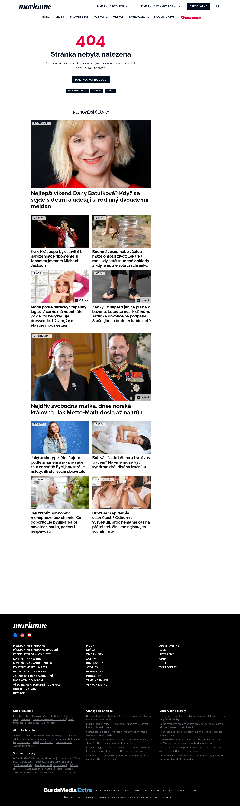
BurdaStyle (157, 790)
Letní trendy (33, 723)
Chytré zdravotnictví (60, 739)
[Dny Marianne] (191, 17)
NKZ (145, 790)
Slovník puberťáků (39, 716)
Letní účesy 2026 (64, 742)
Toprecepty (168, 667)
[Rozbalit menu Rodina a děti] (175, 17)
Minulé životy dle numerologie (48, 735)
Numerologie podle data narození (49, 719)
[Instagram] (22, 635)
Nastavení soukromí (28, 680)
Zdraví (118, 17)
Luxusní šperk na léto (24, 746)
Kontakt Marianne (27, 658)
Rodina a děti (164, 17)
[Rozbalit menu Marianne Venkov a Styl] (178, 6)
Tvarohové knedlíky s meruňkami (51, 765)
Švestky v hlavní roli (46, 758)
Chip (162, 658)
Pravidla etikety (20, 716)
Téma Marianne (97, 680)
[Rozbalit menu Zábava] (106, 17)
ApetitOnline (169, 645)
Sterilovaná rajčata (23, 765)
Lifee (163, 663)
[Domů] (38, 6)
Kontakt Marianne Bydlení (33, 663)
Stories (92, 667)
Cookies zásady (25, 689)
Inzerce (19, 693)
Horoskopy (94, 671)
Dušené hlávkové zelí (23, 758)
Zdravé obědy (49, 723)
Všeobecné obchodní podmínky (36, 684)
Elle (162, 649)
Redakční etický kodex (30, 671)
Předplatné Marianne (29, 645)
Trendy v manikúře (22, 735)
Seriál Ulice (42, 739)
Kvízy (110, 91)
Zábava (99, 17)
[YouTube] (29, 635)
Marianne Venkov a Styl (159, 6)
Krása (60, 17)
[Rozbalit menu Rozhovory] (146, 17)
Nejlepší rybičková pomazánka (39, 769)
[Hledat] (217, 6)
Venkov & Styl (96, 684)
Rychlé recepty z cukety (68, 772)
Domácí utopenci (64, 769)
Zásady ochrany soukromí (33, 676)
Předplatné (198, 6)
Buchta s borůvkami (43, 772)
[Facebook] (15, 635)
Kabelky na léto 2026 (43, 742)
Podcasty (93, 676)
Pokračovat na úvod (90, 79)
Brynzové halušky (22, 772)
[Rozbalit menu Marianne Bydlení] (125, 6)
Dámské (136, 790)
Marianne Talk (77, 91)
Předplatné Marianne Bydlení (35, 649)
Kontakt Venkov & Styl (30, 667)
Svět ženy (166, 654)
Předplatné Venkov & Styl (32, 654)
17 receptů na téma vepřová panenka (54, 762)
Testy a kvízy (57, 716)
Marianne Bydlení (110, 6)
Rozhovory (137, 17)
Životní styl (79, 17)
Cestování (25, 719)
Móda (46, 17)
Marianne (109, 790)
